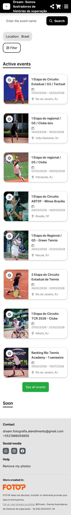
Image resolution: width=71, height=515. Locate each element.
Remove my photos (16, 466)
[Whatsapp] (6, 451)
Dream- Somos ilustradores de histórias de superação (30, 6)
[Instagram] (14, 451)
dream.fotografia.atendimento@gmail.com (33, 431)
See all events (35, 387)
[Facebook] (23, 451)
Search (59, 21)
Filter (13, 48)
